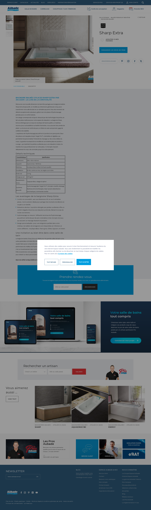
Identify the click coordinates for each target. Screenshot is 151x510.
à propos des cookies (65, 254)
